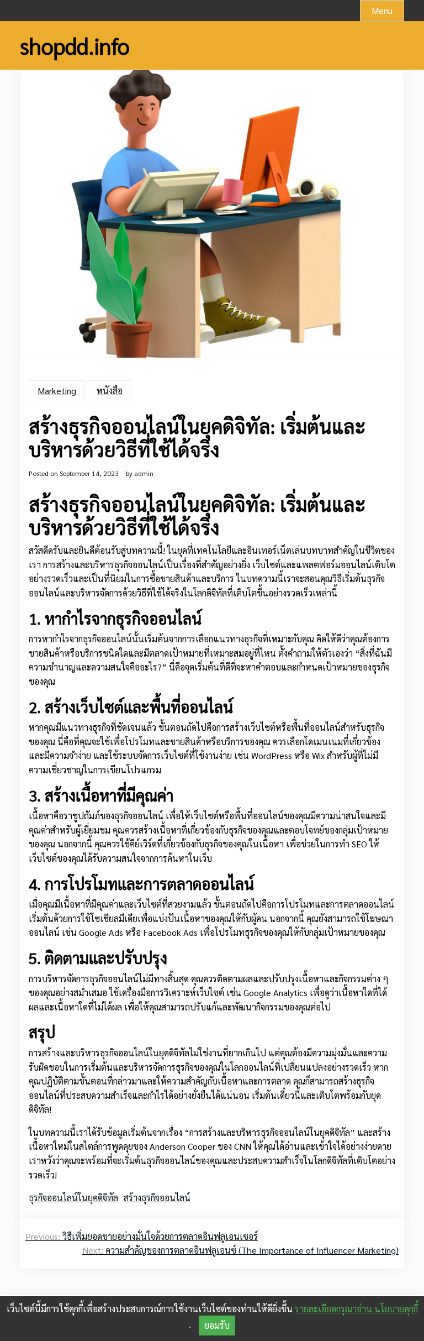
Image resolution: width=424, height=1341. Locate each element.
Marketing (57, 390)
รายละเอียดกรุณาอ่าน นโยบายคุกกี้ (356, 1308)
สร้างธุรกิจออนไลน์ (157, 1197)
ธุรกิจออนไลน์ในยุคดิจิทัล (73, 1197)
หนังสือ (110, 390)
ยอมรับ (217, 1325)
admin (143, 473)
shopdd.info (75, 45)
